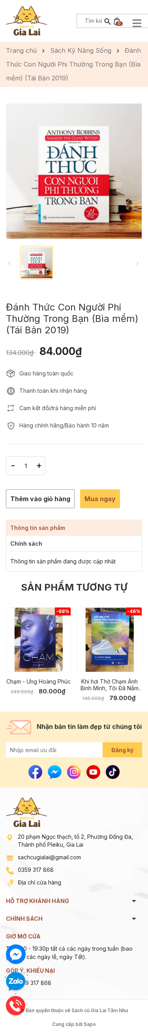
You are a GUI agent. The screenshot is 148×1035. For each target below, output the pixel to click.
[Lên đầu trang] (123, 1010)
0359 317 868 (36, 869)
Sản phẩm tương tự (74, 587)
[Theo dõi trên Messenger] (55, 771)
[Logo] (26, 20)
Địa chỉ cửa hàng (39, 882)
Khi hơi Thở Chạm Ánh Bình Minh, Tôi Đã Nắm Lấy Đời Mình (110, 684)
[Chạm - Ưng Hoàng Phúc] (38, 640)
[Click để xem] (74, 171)
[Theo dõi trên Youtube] (94, 771)
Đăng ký (122, 750)
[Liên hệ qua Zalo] (16, 982)
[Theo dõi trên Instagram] (74, 771)
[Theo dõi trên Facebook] (36, 771)
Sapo (90, 1024)
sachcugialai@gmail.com (49, 857)
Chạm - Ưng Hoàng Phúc (38, 681)
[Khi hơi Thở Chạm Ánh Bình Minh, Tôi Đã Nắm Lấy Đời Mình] (109, 640)
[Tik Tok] (113, 771)
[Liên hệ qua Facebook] (16, 954)
